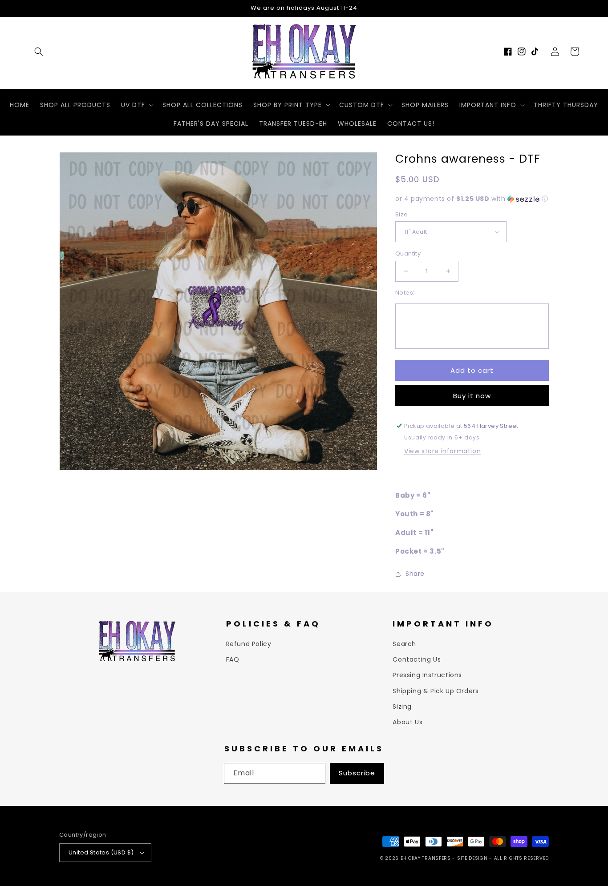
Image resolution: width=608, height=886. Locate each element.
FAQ (232, 659)
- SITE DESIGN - (473, 858)
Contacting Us (417, 659)
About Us (407, 722)
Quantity (408, 253)
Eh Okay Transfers (426, 858)
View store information (442, 451)
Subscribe (357, 773)
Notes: (404, 292)
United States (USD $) (101, 852)
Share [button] (415, 573)
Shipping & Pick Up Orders (435, 690)
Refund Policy (249, 643)
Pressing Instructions (427, 674)
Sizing (402, 706)
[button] (39, 51)
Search (404, 643)
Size (401, 214)
